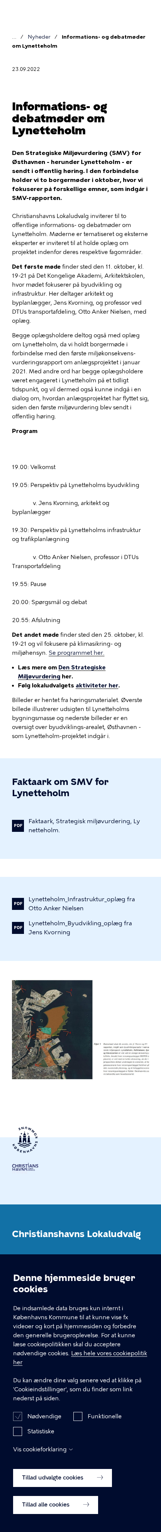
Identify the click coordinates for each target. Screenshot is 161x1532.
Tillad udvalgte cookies (53, 1477)
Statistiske (40, 1431)
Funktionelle (105, 1416)
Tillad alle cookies (46, 1504)
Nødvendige (44, 1416)
